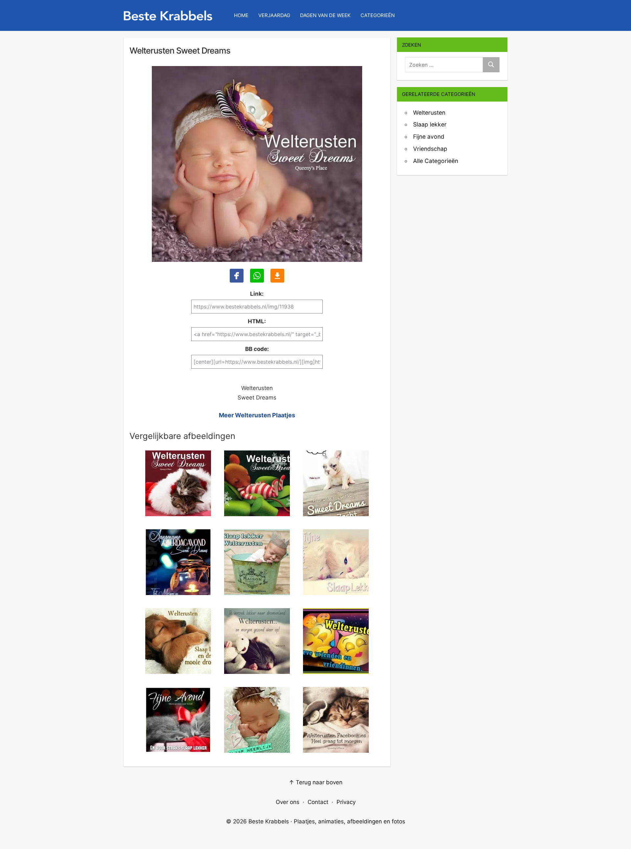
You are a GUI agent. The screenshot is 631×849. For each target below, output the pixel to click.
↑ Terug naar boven (315, 782)
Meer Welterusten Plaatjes (257, 415)
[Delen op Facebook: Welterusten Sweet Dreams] (237, 276)
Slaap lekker (430, 124)
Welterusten (429, 112)
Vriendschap (430, 148)
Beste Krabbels (268, 821)
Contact (318, 802)
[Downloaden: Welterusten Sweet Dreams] (277, 276)
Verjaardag (274, 15)
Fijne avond (428, 136)
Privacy (346, 802)
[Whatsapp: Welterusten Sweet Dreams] (257, 276)
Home (241, 15)
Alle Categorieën (435, 160)
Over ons (287, 802)
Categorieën (378, 15)
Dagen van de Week (325, 15)
